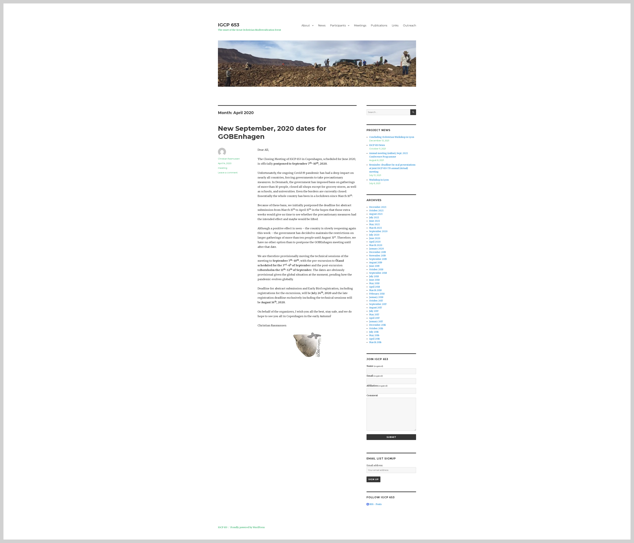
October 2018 (376, 269)
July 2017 (373, 311)
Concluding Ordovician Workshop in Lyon (391, 137)
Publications (379, 25)
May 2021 (374, 224)
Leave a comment (228, 172)
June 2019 (374, 266)
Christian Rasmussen (229, 158)
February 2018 (377, 293)
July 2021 (374, 217)
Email (375, 375)
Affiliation (377, 385)
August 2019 (375, 262)
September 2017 (378, 304)
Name (375, 366)
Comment (372, 395)
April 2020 (375, 241)
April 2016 (374, 338)
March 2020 (375, 245)
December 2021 (377, 207)
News (321, 25)
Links (395, 25)
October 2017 (376, 300)
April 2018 (374, 286)
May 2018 (374, 283)
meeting (222, 168)
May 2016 (374, 335)
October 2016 (376, 328)
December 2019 (377, 252)
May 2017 (374, 314)
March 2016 (375, 342)
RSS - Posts (375, 504)
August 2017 (375, 307)
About (305, 25)
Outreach (409, 25)
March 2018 (375, 290)
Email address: (375, 465)
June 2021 (374, 221)
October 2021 (376, 210)
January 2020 (376, 248)
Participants (338, 25)
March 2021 (375, 228)
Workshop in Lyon (379, 179)
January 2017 (376, 321)
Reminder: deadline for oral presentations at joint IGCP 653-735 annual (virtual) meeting (392, 168)
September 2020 (378, 231)
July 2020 (374, 234)
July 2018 (374, 276)
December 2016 (377, 325)
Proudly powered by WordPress (247, 527)
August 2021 (375, 214)
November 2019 (377, 255)
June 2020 (374, 238)
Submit (391, 437)
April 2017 (374, 318)
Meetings (360, 25)
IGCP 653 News (377, 145)
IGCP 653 (228, 25)
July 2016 (374, 332)
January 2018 (376, 297)
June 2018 (374, 280)
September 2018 (378, 273)
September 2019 (378, 259)
